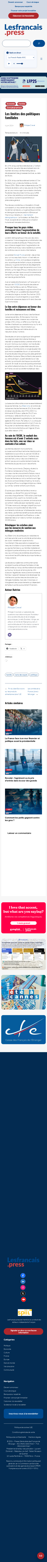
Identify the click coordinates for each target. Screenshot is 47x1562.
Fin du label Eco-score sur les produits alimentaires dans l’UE (14, 691)
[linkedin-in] (23, 1281)
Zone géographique (14, 108)
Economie (11, 104)
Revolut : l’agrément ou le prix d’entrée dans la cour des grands (21, 779)
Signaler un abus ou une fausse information (23, 1331)
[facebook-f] (23, 1275)
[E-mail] (10, 635)
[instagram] (23, 1287)
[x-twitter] (23, 1293)
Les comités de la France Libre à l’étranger (34, 691)
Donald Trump (19, 255)
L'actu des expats (21, 675)
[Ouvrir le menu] (41, 58)
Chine (18, 260)
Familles (22, 104)
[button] (40, 1555)
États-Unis (26, 406)
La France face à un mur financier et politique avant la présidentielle (22, 739)
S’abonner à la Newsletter (23, 15)
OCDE (17, 284)
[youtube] (23, 1299)
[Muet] (14, 63)
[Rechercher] (39, 43)
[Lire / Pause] (8, 63)
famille (9, 675)
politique (33, 675)
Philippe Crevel (29, 125)
